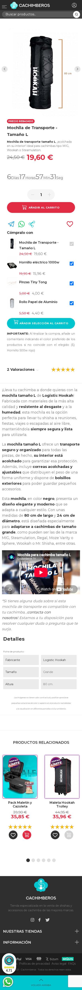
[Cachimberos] (34, 5)
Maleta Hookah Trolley (62, 804)
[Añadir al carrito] (26, 834)
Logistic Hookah (54, 660)
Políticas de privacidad (34, 963)
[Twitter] (47, 920)
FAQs (72, 963)
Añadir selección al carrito (43, 323)
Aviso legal (59, 963)
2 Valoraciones (21, 369)
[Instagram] (32, 920)
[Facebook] (39, 920)
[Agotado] (68, 834)
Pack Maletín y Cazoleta (20, 804)
